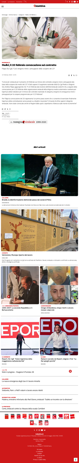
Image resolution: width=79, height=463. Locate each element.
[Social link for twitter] (67, 1)
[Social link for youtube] (75, 1)
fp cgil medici (6, 116)
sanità (7, 113)
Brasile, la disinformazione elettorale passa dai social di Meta (26, 200)
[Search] (25, 2)
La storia (39, 457)
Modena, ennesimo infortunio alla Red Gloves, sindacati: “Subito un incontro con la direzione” (37, 399)
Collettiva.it (39, 434)
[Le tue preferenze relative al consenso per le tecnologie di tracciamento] (75, 459)
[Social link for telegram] (77, 1)
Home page (4, 14)
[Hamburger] (2, 6)
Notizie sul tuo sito (39, 455)
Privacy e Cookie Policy (39, 459)
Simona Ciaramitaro (45, 312)
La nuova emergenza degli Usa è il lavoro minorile (21, 381)
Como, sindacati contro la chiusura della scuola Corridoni (23, 409)
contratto (5, 115)
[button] (69, 75)
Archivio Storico (13, 14)
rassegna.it (21, 14)
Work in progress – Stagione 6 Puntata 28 (18, 372)
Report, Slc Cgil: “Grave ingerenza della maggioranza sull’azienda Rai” (17, 360)
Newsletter (19, 2)
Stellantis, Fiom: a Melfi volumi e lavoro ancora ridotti (22, 390)
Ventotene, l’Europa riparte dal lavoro (17, 255)
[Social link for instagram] (72, 1)
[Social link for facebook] (69, 1)
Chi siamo (39, 449)
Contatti (4, 2)
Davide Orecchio (5, 202)
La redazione (11, 2)
